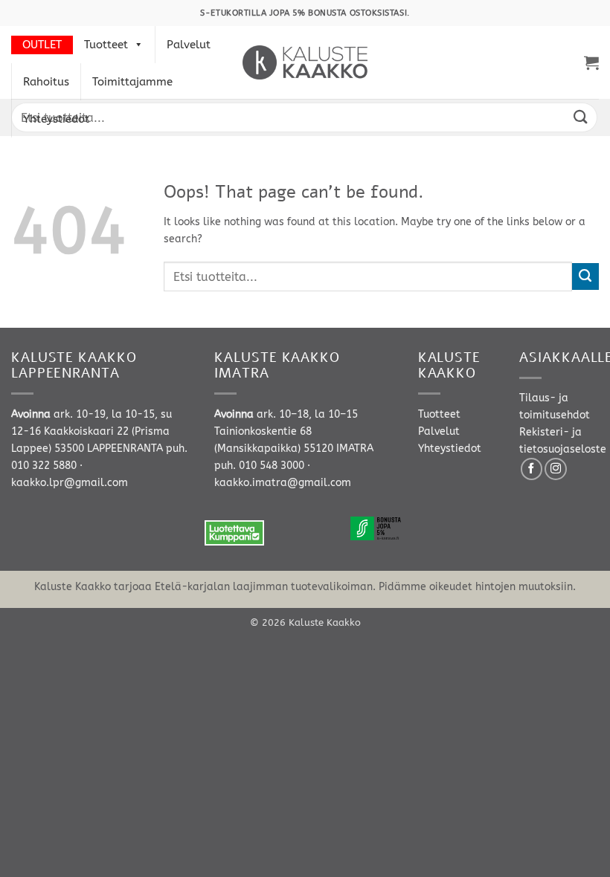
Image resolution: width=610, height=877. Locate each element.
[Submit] (581, 117)
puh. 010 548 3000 (259, 465)
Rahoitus (46, 81)
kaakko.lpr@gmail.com (69, 482)
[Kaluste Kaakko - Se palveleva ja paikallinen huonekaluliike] (305, 62)
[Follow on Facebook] (532, 469)
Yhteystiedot (56, 119)
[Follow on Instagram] (556, 469)
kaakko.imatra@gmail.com (282, 482)
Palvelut (189, 44)
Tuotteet (106, 44)
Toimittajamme (132, 81)
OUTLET (42, 44)
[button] (591, 62)
